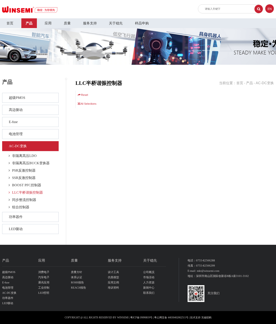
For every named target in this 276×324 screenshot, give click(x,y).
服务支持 (90, 23)
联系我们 (148, 292)
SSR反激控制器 (24, 178)
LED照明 (43, 292)
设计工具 (113, 272)
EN (270, 9)
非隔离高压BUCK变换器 (31, 163)
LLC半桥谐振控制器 (27, 192)
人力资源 (148, 282)
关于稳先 (116, 23)
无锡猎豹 (206, 317)
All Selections (88, 103)
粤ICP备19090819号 (141, 317)
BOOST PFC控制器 (26, 185)
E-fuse (13, 122)
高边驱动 (16, 110)
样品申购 (142, 23)
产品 (29, 23)
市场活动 (148, 277)
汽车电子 (43, 277)
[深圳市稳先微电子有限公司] (29, 9)
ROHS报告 (77, 282)
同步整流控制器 (24, 200)
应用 (48, 23)
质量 (67, 23)
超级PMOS (17, 98)
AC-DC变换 (18, 146)
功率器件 (16, 217)
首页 (9, 23)
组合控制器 (20, 207)
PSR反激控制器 (24, 170)
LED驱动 (16, 229)
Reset (84, 94)
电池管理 (16, 134)
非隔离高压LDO (24, 156)
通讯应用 (43, 282)
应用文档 (113, 282)
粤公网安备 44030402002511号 (171, 317)
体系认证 (76, 277)
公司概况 (148, 272)
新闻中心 (148, 287)
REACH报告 (78, 287)
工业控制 (43, 287)
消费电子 (43, 272)
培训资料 (113, 287)
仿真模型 (113, 277)
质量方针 (76, 272)
